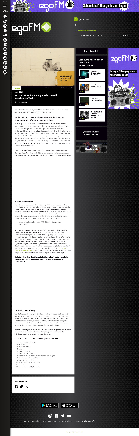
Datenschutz (36, 421)
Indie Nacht (125, 35)
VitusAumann (91, 134)
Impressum (52, 421)
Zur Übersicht (91, 51)
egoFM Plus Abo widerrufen (85, 421)
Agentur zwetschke (77, 432)
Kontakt (26, 421)
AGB (44, 421)
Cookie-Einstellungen (66, 421)
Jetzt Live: (84, 19)
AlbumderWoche (91, 132)
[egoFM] (31, 34)
